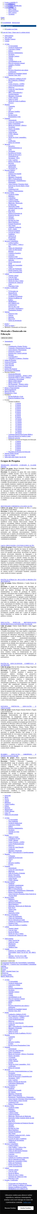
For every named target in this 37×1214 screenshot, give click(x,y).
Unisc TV (8, 813)
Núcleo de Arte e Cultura (15, 933)
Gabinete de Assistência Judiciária (18, 921)
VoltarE (7, 801)
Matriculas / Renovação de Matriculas (19, 906)
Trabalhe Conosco (10, 39)
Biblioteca (8, 802)
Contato (7, 41)
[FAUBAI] (4, 968)
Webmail (11, 911)
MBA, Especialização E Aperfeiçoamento (20, 852)
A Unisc (7, 818)
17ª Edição (18, 431)
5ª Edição (18, 410)
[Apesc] (3, 969)
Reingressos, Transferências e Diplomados (21, 890)
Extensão (7, 866)
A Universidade (13, 819)
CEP (9, 861)
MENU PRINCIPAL (7, 976)
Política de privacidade (11, 814)
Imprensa (7, 808)
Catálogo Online (13, 901)
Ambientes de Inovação (15, 857)
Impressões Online (13, 913)
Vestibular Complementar (16, 885)
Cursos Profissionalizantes (16, 844)
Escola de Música (13, 932)
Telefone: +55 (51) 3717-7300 (17, 956)
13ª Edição (18, 424)
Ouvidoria (11, 830)
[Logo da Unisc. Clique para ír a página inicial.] (15, 32)
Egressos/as (8, 367)
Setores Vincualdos (14, 875)
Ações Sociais (12, 878)
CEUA (10, 859)
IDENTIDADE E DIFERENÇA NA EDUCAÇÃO (16, 506)
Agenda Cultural (13, 928)
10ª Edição (18, 419)
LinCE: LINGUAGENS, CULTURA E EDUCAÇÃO (17, 545)
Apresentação (9, 341)
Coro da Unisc (12, 930)
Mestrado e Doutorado (15, 850)
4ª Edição (18, 408)
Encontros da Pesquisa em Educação (19, 452)
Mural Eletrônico (13, 904)
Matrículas (11, 871)
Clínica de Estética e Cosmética (17, 925)
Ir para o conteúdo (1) (11, 2)
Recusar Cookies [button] (10, 1208)
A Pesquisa (11, 856)
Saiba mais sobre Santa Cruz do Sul (15, 457)
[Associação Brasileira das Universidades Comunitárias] (18, 962)
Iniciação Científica (14, 863)
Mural (6, 797)
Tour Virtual (8, 37)
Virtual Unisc (12, 909)
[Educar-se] (4, 973)
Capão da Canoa (13, 942)
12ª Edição (18, 422)
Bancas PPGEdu (10, 391)
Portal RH (8, 795)
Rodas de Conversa (14, 438)
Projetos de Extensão (14, 876)
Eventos (7, 400)
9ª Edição (18, 417)
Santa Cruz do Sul (13, 940)
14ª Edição (18, 426)
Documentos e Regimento (12, 370)
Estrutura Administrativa (15, 828)
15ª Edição (18, 427)
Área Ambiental (13, 821)
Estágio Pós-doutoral (11, 369)
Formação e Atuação (14, 351)
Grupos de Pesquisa (10, 362)
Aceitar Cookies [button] (25, 1208)
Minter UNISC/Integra (15, 381)
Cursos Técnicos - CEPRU (16, 842)
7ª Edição (18, 414)
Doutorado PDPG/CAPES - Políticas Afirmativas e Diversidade (19, 378)
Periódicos (8, 395)
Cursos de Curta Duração (16, 847)
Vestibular (11, 883)
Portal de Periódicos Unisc (16, 398)
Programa (7, 344)
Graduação (11, 849)
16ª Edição (18, 429)
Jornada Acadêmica (14, 401)
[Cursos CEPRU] (6, 974)
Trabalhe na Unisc (13, 831)
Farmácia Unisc (13, 923)
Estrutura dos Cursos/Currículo (17, 353)
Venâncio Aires (12, 947)
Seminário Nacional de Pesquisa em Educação (22, 439)
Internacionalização (10, 389)
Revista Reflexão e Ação (15, 396)
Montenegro (12, 944)
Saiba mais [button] (27, 1202)
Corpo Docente (9, 363)
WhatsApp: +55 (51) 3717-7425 (18, 957)
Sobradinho (11, 945)
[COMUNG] (18, 966)
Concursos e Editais (14, 825)
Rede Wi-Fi (11, 908)
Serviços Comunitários (11, 914)
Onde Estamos (9, 35)
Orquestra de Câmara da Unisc (17, 935)
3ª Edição (18, 407)
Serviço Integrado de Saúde (16, 920)
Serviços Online (9, 897)
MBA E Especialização (15, 889)
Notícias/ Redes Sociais (12, 453)
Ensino (7, 835)
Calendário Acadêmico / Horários (18, 358)
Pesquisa (7, 854)
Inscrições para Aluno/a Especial (18, 386)
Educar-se (11, 845)
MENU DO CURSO (7, 338)
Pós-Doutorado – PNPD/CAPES (18, 384)
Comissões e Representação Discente (19, 348)
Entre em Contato (10, 455)
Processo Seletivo (10, 372)
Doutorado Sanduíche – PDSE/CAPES (20, 376)
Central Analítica (10, 804)
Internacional (16, 22)
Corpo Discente (9, 365)
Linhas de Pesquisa (10, 360)
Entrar (2, 17)
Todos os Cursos (13, 837)
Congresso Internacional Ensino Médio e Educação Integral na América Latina (20, 435)
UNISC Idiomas (9, 811)
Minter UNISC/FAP (14, 382)
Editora (7, 806)
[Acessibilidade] (6, 22)
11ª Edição (18, 420)
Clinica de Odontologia (15, 918)
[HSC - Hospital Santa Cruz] (10, 971)
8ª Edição (18, 415)
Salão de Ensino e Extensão (16, 873)
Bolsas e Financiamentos (12, 388)
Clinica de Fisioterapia (15, 916)
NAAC (7, 799)
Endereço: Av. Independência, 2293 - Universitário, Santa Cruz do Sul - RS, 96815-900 (22, 952)
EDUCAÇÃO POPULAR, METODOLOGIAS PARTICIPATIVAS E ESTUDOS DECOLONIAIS (18, 623)
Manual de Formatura (14, 902)
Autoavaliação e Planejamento (17, 350)
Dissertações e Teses (11, 393)
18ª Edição (18, 433)
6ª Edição (18, 412)
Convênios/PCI (13, 357)
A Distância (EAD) (14, 838)
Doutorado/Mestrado (14, 374)
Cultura (7, 927)
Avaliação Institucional (15, 823)
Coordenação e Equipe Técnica (17, 346)
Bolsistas (11, 355)
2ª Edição (18, 405)
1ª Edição (18, 403)
